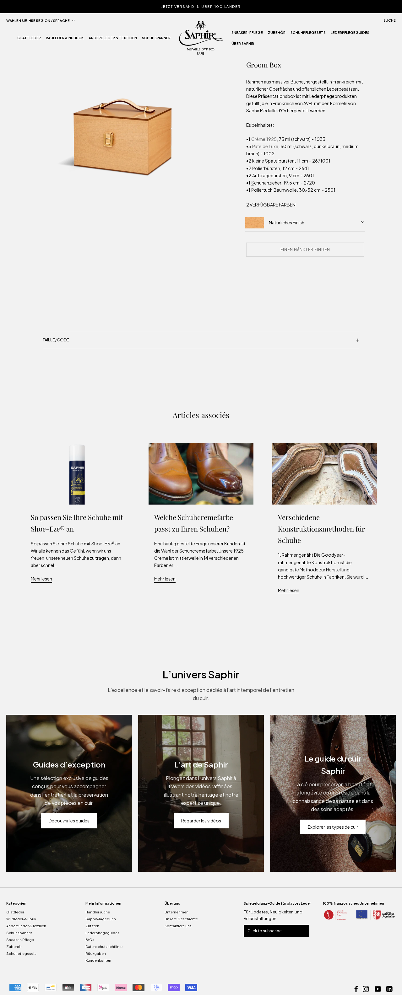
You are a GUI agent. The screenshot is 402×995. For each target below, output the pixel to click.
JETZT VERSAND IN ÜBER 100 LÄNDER (201, 6)
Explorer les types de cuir (333, 827)
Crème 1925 (264, 139)
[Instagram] (366, 988)
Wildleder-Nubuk (21, 919)
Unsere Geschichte (181, 919)
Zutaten (92, 926)
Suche (389, 20)
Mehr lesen (41, 578)
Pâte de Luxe (265, 146)
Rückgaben (95, 953)
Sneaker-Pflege (247, 34)
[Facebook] (356, 988)
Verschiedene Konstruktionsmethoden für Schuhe (321, 528)
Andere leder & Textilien (113, 39)
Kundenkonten (98, 960)
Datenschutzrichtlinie (103, 946)
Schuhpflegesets (308, 34)
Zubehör (276, 34)
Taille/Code (56, 339)
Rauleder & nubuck (65, 39)
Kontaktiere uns (178, 926)
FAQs (89, 940)
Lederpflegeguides (350, 34)
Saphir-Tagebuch (100, 919)
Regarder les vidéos (201, 820)
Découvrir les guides (69, 820)
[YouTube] (378, 988)
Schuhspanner (156, 39)
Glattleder (29, 39)
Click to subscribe (264, 930)
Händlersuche (97, 912)
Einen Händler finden (305, 249)
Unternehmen (176, 912)
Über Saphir (242, 45)
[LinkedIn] (389, 988)
